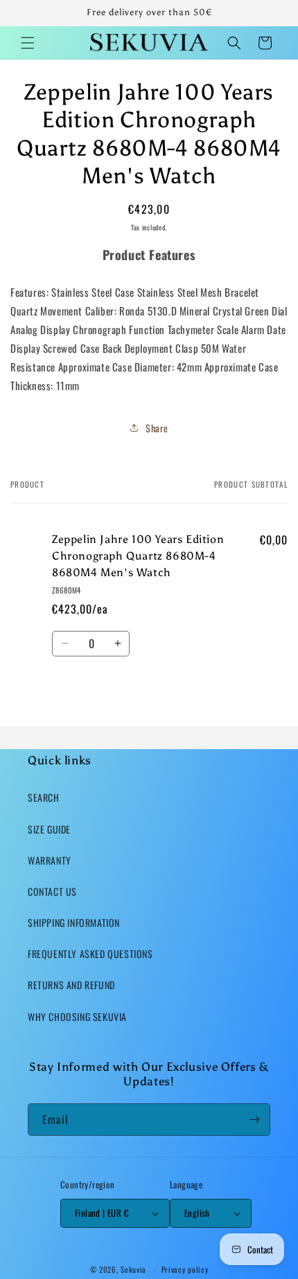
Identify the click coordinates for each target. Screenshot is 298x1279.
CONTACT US (52, 891)
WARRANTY (49, 860)
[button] (27, 43)
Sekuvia (133, 1268)
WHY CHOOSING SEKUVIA (77, 1016)
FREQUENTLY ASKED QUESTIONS (90, 953)
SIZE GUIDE (49, 829)
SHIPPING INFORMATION (74, 922)
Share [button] (157, 428)
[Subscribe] (254, 1119)
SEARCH (44, 797)
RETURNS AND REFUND (71, 984)
